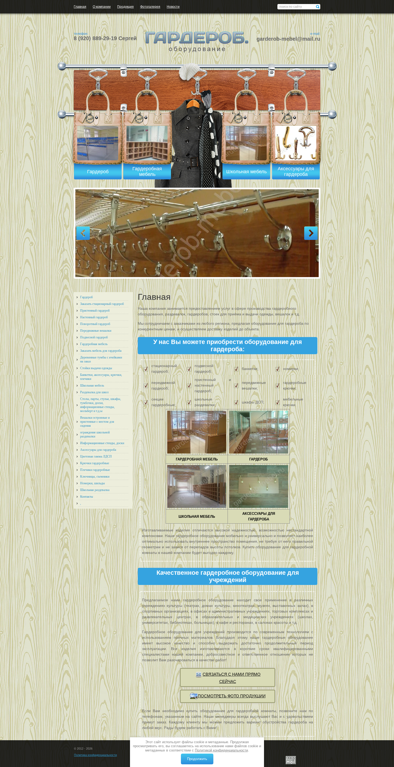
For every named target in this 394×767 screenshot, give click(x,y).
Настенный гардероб (94, 317)
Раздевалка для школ (94, 392)
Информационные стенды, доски (102, 443)
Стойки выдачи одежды (96, 368)
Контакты (86, 496)
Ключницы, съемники (94, 476)
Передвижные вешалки (95, 331)
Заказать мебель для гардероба (100, 351)
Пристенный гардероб (95, 310)
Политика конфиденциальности (95, 755)
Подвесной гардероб (94, 337)
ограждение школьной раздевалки (95, 434)
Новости (173, 7)
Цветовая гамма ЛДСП (96, 456)
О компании (102, 7)
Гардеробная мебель (93, 344)
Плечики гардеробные (95, 470)
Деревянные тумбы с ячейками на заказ (101, 359)
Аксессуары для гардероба (98, 450)
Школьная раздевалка (94, 490)
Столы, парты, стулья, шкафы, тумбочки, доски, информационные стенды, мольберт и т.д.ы (100, 405)
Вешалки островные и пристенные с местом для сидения (97, 422)
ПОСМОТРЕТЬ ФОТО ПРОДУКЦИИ (232, 696)
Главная (80, 7)
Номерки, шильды (92, 483)
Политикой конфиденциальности (221, 750)
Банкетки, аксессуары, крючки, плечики (101, 377)
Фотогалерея (150, 7)
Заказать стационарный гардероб (102, 304)
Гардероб (86, 297)
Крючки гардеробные (94, 463)
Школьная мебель (92, 385)
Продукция (125, 7)
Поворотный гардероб (95, 324)
